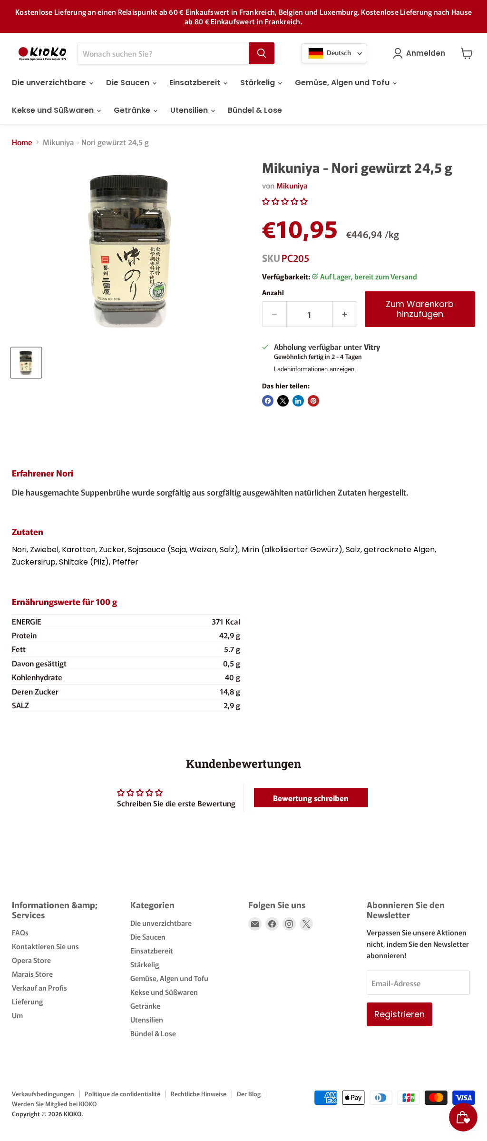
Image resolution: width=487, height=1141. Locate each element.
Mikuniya (292, 185)
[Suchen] (261, 53)
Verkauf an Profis (39, 987)
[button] (285, 201)
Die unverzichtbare (50, 82)
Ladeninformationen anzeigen (314, 369)
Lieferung (27, 1001)
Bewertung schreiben (311, 798)
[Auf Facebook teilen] (267, 401)
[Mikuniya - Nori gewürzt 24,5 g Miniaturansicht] (26, 362)
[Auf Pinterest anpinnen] (313, 401)
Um (17, 1015)
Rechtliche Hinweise (198, 1093)
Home (22, 142)
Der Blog (249, 1093)
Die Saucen (128, 82)
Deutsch (338, 52)
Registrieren (399, 1014)
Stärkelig (258, 82)
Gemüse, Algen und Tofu (343, 82)
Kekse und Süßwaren (54, 110)
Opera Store (31, 960)
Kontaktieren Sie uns (45, 946)
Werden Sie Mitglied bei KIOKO (54, 1103)
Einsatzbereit (195, 82)
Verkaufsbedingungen (43, 1093)
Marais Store (32, 974)
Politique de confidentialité (122, 1093)
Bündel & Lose (255, 110)
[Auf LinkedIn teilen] (298, 401)
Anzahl (273, 292)
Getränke (133, 110)
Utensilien (190, 110)
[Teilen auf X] (283, 401)
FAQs (20, 932)
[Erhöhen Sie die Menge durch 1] (345, 314)
